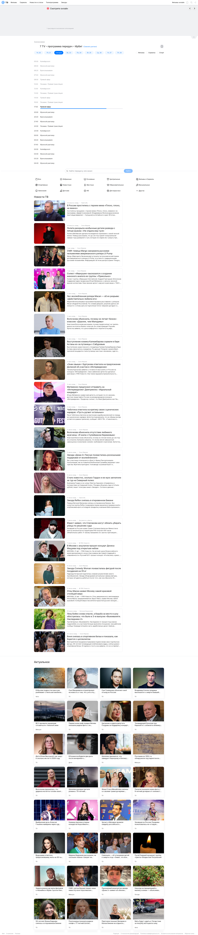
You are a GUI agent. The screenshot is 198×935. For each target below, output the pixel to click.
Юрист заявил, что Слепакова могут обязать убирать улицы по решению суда (94, 524)
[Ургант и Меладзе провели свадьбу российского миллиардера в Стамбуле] (115, 815)
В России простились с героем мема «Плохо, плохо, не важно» (93, 206)
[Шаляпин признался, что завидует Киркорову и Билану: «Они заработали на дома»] (115, 749)
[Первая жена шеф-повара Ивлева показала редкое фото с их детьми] (82, 716)
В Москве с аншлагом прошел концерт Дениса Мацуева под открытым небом (90, 547)
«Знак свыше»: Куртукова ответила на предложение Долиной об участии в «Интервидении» (94, 365)
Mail (3, 933)
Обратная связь (189, 933)
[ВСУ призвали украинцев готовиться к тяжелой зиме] (49, 716)
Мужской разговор (47, 66)
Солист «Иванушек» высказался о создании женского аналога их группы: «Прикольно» (89, 274)
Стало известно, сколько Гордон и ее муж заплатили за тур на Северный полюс (94, 479)
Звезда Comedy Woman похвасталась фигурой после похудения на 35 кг (94, 569)
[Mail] (3, 2)
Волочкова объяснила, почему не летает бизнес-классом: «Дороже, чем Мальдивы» (92, 320)
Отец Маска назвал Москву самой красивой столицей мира (89, 592)
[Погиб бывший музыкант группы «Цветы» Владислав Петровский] (148, 848)
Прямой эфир (45, 80)
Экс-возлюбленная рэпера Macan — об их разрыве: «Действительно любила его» (93, 297)
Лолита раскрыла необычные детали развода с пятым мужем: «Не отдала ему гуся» (91, 229)
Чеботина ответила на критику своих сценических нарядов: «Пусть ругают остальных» (93, 411)
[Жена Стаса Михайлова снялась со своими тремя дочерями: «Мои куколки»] (115, 782)
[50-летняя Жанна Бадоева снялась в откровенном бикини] (49, 914)
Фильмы (141, 53)
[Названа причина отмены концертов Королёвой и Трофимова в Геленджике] (82, 815)
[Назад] (190, 8)
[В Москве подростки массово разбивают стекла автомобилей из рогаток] (49, 683)
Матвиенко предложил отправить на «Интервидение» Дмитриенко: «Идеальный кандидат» (89, 390)
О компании (9, 933)
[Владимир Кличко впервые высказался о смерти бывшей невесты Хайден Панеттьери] (148, 683)
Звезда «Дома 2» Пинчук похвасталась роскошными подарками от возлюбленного (93, 456)
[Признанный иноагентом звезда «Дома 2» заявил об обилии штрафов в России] (115, 881)
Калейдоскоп (45, 61)
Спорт (161, 53)
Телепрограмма (39, 42)
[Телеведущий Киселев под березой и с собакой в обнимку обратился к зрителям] (148, 716)
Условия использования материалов (172, 933)
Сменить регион (90, 47)
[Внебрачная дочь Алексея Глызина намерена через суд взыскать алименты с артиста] (49, 815)
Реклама (17, 933)
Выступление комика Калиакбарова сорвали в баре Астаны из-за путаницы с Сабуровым (93, 342)
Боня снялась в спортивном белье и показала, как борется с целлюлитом (92, 637)
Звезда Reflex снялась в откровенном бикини (90, 500)
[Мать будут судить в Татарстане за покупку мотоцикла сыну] (148, 914)
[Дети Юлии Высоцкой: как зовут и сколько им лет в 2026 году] (49, 749)
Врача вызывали (46, 70)
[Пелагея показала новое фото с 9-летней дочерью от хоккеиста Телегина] (148, 782)
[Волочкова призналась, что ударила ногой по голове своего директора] (49, 782)
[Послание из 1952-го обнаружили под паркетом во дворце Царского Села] (148, 749)
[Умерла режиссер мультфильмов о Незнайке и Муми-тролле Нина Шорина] (49, 881)
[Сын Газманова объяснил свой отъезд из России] (115, 683)
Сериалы (151, 53)
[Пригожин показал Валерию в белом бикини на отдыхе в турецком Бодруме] (115, 914)
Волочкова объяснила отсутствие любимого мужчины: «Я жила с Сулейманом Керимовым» (91, 433)
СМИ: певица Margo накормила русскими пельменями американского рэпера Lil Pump (89, 252)
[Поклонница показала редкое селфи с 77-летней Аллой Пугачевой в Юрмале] (82, 914)
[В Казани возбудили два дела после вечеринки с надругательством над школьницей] (82, 749)
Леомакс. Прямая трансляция (51, 84)
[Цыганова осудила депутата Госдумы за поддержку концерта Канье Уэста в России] (115, 716)
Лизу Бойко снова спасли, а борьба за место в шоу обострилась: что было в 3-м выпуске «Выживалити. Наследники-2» (94, 616)
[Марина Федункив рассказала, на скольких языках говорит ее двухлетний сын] (82, 848)
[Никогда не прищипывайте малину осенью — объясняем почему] (148, 881)
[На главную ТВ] (6, 2)
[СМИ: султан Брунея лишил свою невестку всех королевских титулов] (82, 881)
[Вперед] (194, 8)
